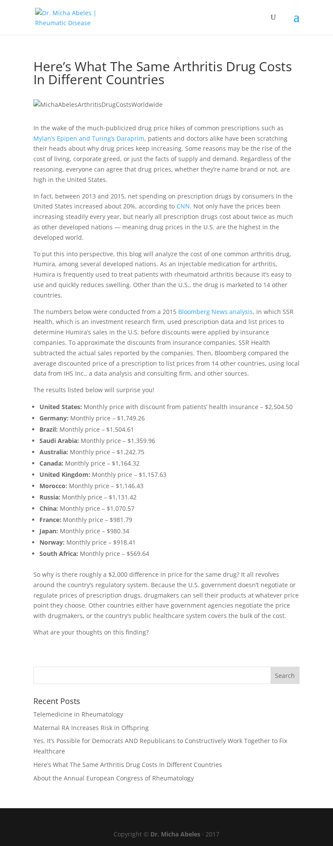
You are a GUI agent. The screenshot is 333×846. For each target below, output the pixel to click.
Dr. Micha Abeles (175, 834)
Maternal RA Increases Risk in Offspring (91, 728)
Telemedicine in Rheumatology (78, 714)
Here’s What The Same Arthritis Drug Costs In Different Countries (127, 764)
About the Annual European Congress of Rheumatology (113, 778)
